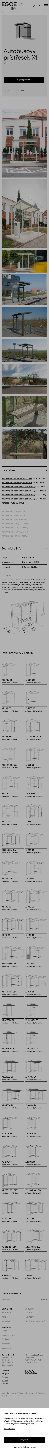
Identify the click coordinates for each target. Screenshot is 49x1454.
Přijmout (24, 1440)
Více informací (9, 1429)
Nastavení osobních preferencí (24, 1447)
